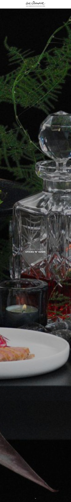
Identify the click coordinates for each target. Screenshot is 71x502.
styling (39, 249)
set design (32, 249)
